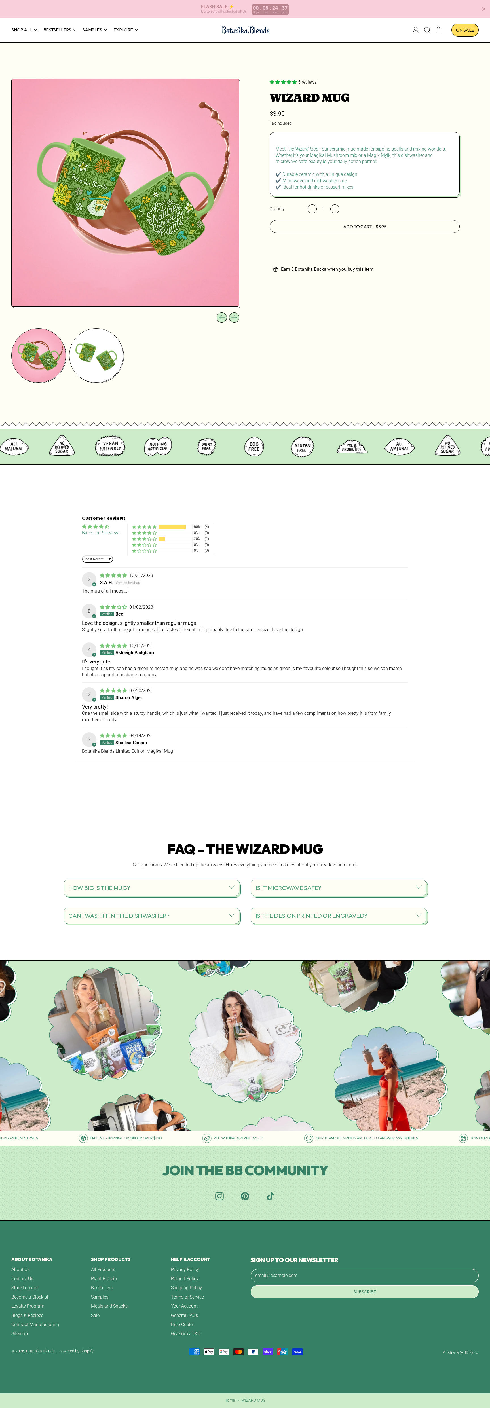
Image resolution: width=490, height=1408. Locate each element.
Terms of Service (187, 1297)
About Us (20, 1269)
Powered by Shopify (76, 1351)
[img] (114, 575)
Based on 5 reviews (101, 533)
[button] (427, 30)
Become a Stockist (29, 1297)
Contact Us (22, 1278)
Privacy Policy (185, 1269)
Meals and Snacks (109, 1306)
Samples (99, 1297)
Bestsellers (102, 1287)
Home (229, 1400)
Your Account (184, 1306)
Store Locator (24, 1287)
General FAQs (184, 1315)
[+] (334, 208)
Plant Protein (104, 1278)
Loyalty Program (27, 1306)
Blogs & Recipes (27, 1315)
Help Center (182, 1324)
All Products (103, 1269)
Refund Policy (184, 1278)
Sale (95, 1315)
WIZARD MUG (253, 1400)
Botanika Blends (40, 1351)
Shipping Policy (186, 1287)
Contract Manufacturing (35, 1324)
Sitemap (19, 1333)
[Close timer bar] (483, 9)
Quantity (277, 208)
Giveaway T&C (185, 1333)
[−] (312, 208)
